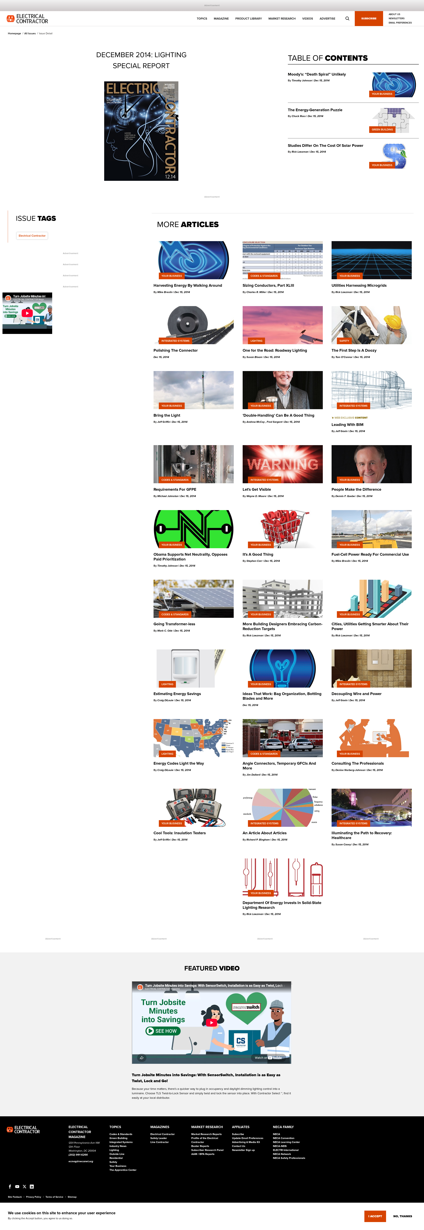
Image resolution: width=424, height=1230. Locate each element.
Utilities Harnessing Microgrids (360, 285)
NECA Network (282, 1154)
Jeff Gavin (341, 431)
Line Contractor (159, 1142)
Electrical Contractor (162, 1134)
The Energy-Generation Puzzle (315, 110)
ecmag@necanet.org (81, 1161)
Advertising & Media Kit (246, 1142)
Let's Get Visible (257, 489)
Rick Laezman (300, 151)
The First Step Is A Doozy (354, 350)
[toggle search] (347, 18)
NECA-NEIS (280, 1146)
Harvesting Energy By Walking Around (188, 285)
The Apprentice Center (122, 1170)
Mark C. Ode (165, 630)
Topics (202, 18)
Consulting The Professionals (358, 763)
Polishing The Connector (176, 350)
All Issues (30, 33)
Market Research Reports (206, 1134)
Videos (307, 18)
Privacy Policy (33, 1197)
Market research (282, 18)
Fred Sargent (275, 422)
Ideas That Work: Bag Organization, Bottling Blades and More (282, 696)
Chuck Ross (299, 116)
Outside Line (116, 1154)
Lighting (114, 1150)
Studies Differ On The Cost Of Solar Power (325, 145)
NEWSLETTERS (396, 18)
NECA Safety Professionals (289, 1158)
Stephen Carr (254, 561)
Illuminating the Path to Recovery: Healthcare (362, 835)
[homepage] (27, 18)
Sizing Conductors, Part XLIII (268, 285)
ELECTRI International (286, 1150)
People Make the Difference (356, 489)
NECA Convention (283, 1138)
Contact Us (238, 1146)
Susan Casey (343, 844)
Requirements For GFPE (175, 489)
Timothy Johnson (302, 80)
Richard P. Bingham (258, 839)
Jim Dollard (253, 774)
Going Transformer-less (174, 624)
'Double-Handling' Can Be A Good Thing (278, 415)
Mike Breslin (165, 292)
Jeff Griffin (164, 422)
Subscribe (368, 18)
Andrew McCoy (255, 422)
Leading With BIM (348, 424)
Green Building (118, 1138)
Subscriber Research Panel (207, 1150)
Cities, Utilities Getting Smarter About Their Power (370, 626)
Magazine (221, 18)
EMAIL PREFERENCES (400, 22)
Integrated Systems (121, 1142)
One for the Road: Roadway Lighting (275, 350)
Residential (116, 1158)
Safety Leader (158, 1138)
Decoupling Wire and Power (357, 693)
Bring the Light (167, 415)
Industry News (118, 1146)
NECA (276, 1134)
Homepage (14, 33)
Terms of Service (54, 1197)
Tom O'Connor (344, 357)
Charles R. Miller (256, 292)
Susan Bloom (254, 357)
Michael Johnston (168, 496)
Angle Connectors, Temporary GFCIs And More (279, 766)
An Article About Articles (265, 833)
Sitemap (72, 1197)
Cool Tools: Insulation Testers (180, 833)
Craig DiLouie (165, 700)
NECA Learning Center (286, 1142)
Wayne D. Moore (256, 496)
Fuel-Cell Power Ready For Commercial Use (371, 554)
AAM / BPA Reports (202, 1154)
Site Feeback (15, 1197)
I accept (375, 1216)
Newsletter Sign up (243, 1150)
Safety (113, 1162)
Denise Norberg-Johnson (350, 770)
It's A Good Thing (258, 554)
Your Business (117, 1166)
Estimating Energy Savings (177, 693)
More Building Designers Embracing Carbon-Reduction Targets (282, 626)
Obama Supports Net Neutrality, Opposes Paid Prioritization (190, 557)
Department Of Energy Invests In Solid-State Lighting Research (282, 905)
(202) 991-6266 (78, 1154)
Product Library (248, 18)
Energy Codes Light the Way (179, 763)
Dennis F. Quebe (345, 496)
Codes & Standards (120, 1134)
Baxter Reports (200, 1146)
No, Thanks (402, 1216)
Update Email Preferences (247, 1138)
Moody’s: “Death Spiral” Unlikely (317, 74)
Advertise (327, 18)
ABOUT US (394, 14)
